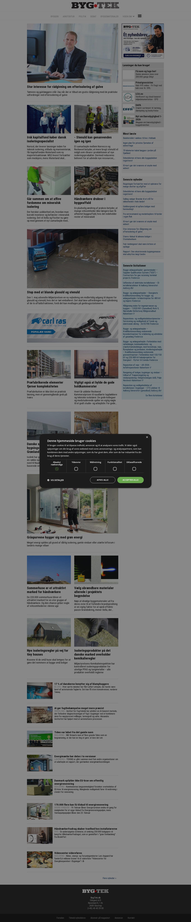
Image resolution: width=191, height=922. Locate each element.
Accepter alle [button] (130, 480)
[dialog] (95, 461)
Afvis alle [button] (102, 480)
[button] (55, 480)
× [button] (147, 437)
